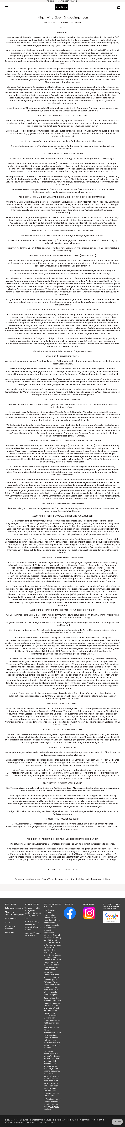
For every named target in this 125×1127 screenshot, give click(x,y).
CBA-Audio (12, 1120)
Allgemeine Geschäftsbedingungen (14, 913)
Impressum (9, 933)
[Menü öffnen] (8, 7)
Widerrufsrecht (11, 918)
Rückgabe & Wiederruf (10, 927)
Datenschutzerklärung (14, 908)
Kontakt (8, 922)
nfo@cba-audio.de (84, 879)
